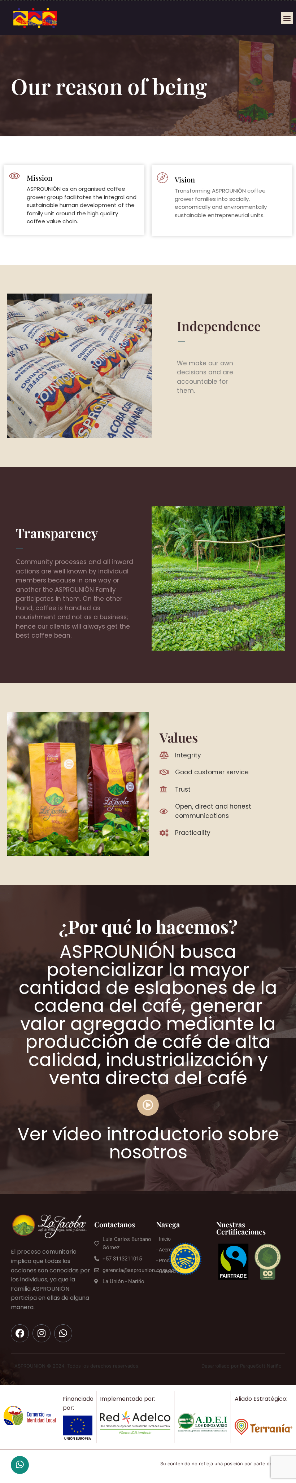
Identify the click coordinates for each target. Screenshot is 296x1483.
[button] (287, 18)
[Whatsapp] (63, 1333)
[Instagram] (41, 1333)
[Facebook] (20, 1333)
